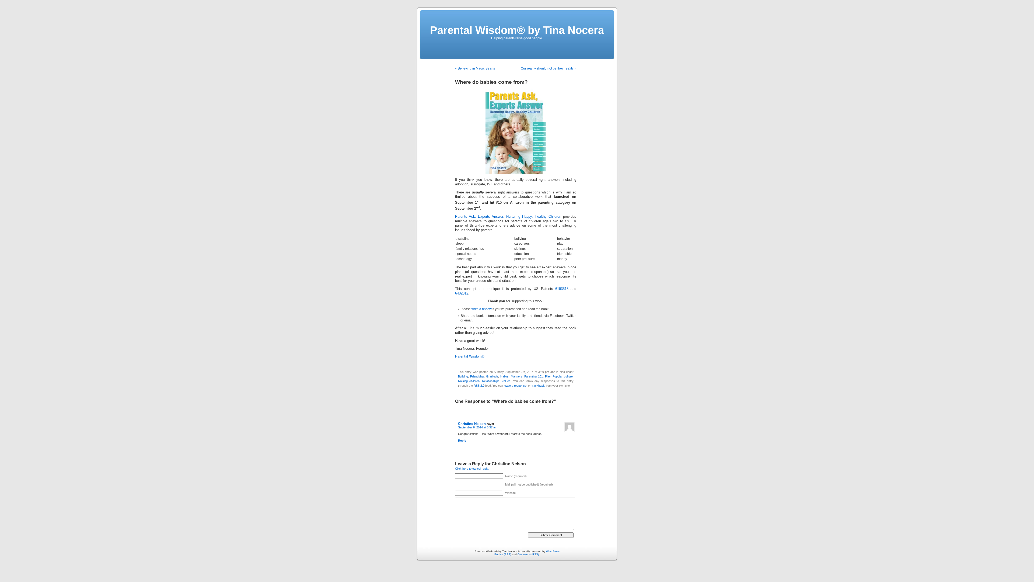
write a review (481, 309)
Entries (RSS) (502, 554)
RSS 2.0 (479, 385)
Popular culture (563, 376)
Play (547, 376)
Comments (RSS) (528, 554)
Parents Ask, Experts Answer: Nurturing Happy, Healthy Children (508, 217)
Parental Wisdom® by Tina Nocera (517, 30)
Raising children (469, 381)
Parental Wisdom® (469, 356)
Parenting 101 (533, 376)
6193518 (561, 289)
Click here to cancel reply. (472, 468)
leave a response (515, 385)
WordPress (553, 551)
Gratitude (492, 376)
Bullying (463, 376)
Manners (516, 376)
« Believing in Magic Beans (475, 68)
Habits (504, 376)
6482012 (461, 293)
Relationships (490, 381)
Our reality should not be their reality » (548, 68)
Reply (462, 440)
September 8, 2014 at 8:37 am (477, 427)
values (506, 381)
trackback (538, 385)
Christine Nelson (472, 424)
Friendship (477, 376)
